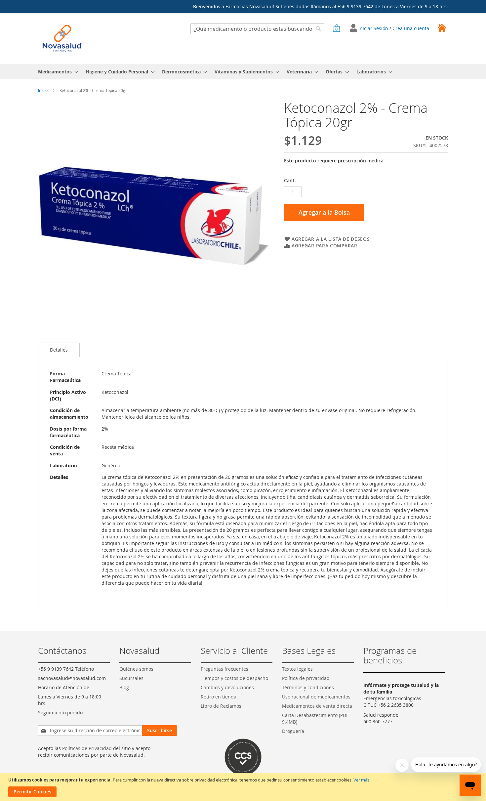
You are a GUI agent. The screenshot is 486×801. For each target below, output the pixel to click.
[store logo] (62, 38)
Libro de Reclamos (221, 706)
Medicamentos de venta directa (317, 706)
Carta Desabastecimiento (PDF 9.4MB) (315, 718)
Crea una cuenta (410, 28)
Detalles (59, 350)
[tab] (59, 350)
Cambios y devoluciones (227, 687)
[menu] (243, 71)
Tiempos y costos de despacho (234, 678)
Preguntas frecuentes (224, 669)
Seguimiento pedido (60, 712)
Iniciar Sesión (373, 28)
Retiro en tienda (218, 697)
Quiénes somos (136, 669)
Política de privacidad (306, 678)
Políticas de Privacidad (87, 748)
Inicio (43, 90)
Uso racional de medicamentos (316, 697)
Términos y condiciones (308, 687)
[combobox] (257, 28)
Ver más (361, 780)
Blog (124, 687)
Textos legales (297, 669)
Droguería (293, 731)
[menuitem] (56, 71)
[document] (243, 787)
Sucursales (131, 678)
